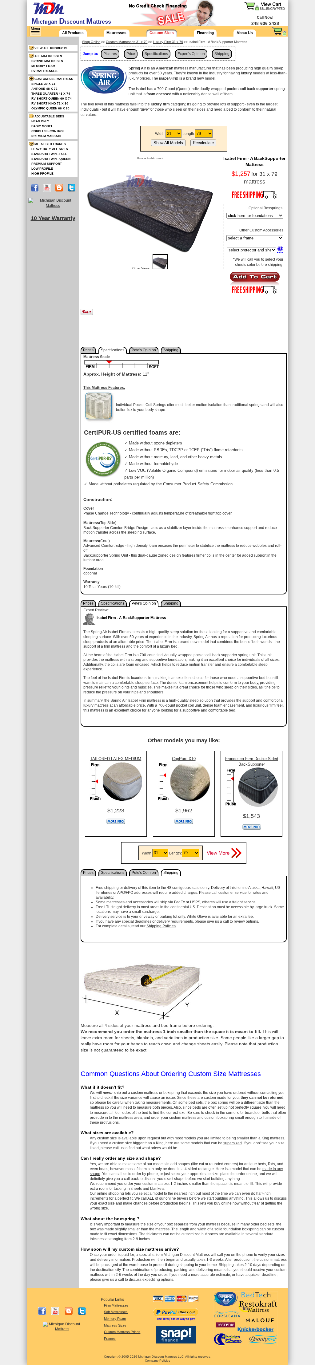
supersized (232, 1143)
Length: (188, 134)
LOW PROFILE (42, 168)
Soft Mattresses (116, 1312)
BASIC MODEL (42, 126)
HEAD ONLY (40, 121)
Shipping (221, 54)
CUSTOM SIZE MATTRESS (53, 79)
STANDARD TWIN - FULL (49, 154)
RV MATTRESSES (44, 71)
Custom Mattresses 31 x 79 (126, 42)
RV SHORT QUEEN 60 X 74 (51, 98)
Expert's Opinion (191, 54)
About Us (245, 33)
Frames (110, 1338)
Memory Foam (115, 1318)
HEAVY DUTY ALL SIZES (49, 149)
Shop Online (91, 42)
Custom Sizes (162, 33)
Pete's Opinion (144, 350)
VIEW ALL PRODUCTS (50, 48)
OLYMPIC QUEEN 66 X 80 (50, 108)
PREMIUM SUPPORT (46, 163)
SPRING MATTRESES (47, 61)
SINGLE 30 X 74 (43, 83)
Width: (160, 134)
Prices (88, 350)
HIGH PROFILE (42, 173)
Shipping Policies (161, 926)
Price (130, 54)
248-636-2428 (265, 23)
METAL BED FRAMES (50, 144)
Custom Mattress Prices (122, 1332)
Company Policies (157, 1360)
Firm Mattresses (116, 1305)
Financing (205, 33)
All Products (73, 33)
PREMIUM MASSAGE (46, 136)
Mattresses (116, 33)
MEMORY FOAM (43, 66)
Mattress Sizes (115, 1325)
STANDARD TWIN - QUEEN (50, 158)
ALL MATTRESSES (48, 56)
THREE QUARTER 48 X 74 (50, 93)
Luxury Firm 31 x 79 (168, 42)
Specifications (156, 54)
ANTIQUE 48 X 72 (44, 88)
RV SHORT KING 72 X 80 (49, 103)
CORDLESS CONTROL (48, 131)
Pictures (110, 54)
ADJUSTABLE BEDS (49, 116)
